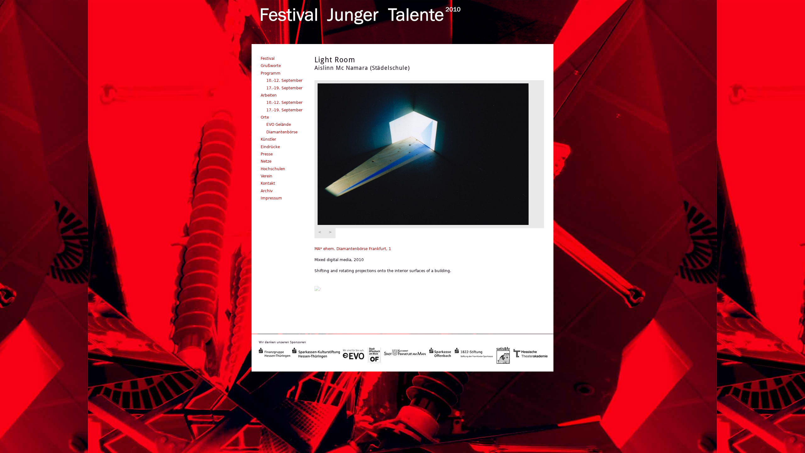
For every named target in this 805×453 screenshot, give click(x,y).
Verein (266, 176)
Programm (270, 73)
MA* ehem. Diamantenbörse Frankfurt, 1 (352, 249)
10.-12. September (284, 80)
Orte (265, 117)
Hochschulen (273, 169)
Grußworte (271, 66)
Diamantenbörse (281, 132)
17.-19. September (284, 88)
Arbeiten (269, 95)
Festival (268, 58)
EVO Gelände (278, 124)
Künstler (268, 139)
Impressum (271, 198)
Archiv (267, 191)
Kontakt (268, 183)
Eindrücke (270, 147)
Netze (266, 161)
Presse (267, 154)
